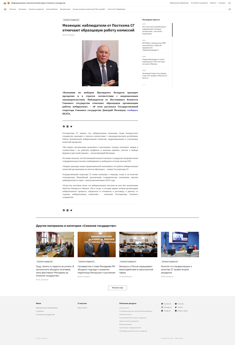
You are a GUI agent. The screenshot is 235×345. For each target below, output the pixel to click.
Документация (65, 9)
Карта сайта (82, 307)
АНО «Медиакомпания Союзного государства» (133, 331)
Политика (12, 9)
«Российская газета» (125, 314)
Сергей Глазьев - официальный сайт (130, 327)
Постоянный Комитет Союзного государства (132, 318)
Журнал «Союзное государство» (129, 321)
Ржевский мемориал (125, 324)
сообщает (132, 110)
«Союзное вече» (124, 308)
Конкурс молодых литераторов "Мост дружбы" (89, 9)
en (229, 3)
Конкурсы (222, 3)
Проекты (213, 3)
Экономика (22, 9)
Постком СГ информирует (117, 9)
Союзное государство (36, 9)
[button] (63, 126)
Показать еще (117, 287)
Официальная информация (179, 3)
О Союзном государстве (199, 3)
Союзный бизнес (52, 9)
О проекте (40, 311)
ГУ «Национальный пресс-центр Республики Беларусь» (135, 311)
